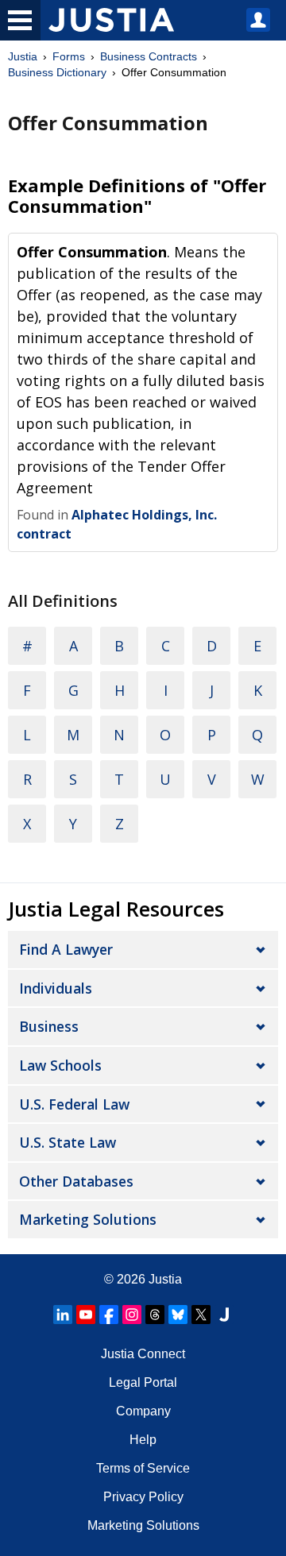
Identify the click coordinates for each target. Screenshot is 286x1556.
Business (49, 1026)
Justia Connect (143, 1354)
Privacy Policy (143, 1497)
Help (143, 1439)
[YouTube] (85, 1314)
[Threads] (154, 1314)
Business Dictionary (57, 72)
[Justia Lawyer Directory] (224, 1314)
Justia (22, 56)
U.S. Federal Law (74, 1104)
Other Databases (76, 1181)
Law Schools (60, 1065)
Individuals (55, 988)
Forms (68, 56)
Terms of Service (143, 1468)
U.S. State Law (67, 1142)
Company (143, 1411)
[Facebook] (108, 1314)
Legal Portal (143, 1382)
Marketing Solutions (88, 1219)
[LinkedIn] (62, 1314)
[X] (201, 1314)
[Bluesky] (177, 1314)
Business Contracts (148, 56)
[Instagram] (131, 1314)
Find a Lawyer (66, 949)
